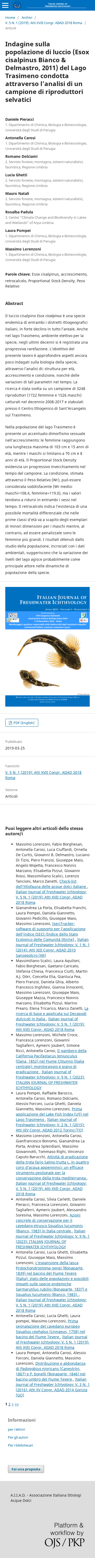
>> (17, 1404)
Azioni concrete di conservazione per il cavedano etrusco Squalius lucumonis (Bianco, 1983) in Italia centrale (49, 1223)
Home (10, 17)
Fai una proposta (26, 1469)
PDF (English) (24, 722)
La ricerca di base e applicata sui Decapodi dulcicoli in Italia (52, 1013)
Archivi (27, 17)
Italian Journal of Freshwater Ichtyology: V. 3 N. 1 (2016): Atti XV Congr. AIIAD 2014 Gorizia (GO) (53, 1387)
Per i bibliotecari (20, 1445)
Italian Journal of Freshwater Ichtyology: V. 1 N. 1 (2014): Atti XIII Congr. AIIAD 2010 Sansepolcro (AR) (53, 947)
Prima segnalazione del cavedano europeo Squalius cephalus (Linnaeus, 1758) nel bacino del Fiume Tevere (50, 1328)
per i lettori (16, 1429)
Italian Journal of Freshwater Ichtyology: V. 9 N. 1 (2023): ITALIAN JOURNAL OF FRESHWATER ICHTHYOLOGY (50, 1079)
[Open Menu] (5, 5)
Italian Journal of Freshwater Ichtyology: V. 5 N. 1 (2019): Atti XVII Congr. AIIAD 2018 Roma (51, 897)
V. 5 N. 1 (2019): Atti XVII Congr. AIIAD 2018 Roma (43, 22)
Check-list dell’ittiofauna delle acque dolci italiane (51, 884)
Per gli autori (18, 1437)
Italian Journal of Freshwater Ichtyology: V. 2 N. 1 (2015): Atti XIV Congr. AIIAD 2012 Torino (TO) (50, 1125)
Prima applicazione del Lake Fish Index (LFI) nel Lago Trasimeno (52, 1114)
